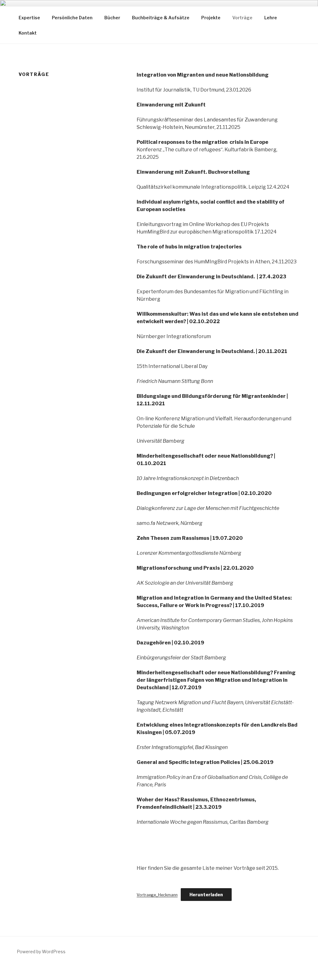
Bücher (112, 17)
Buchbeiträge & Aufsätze (160, 17)
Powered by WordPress (41, 951)
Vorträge (242, 17)
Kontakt (28, 32)
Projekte (210, 17)
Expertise (29, 17)
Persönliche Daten (72, 17)
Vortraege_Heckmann (157, 895)
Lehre (270, 17)
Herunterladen (206, 894)
